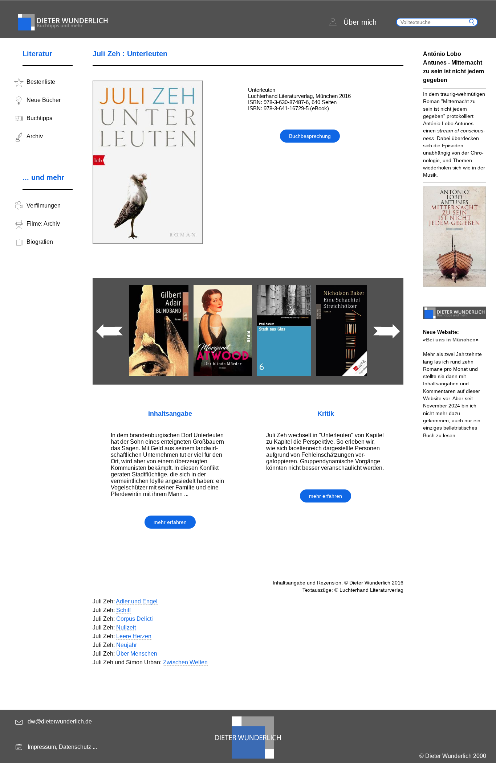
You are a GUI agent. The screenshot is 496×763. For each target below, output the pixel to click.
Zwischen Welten (185, 662)
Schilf (123, 610)
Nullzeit (126, 627)
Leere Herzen (133, 636)
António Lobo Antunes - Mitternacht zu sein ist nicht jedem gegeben (453, 67)
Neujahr (126, 645)
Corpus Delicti (134, 619)
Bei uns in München (451, 339)
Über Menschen (136, 654)
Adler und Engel (137, 601)
